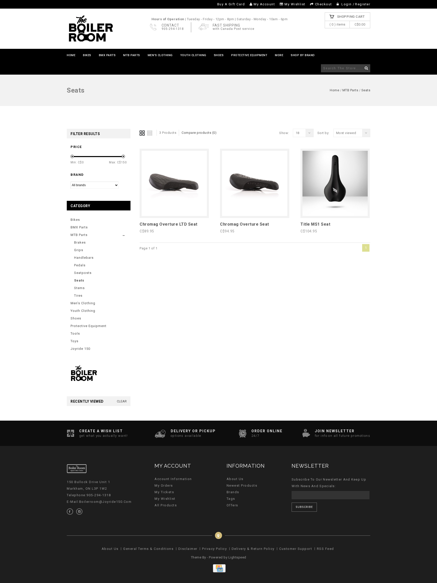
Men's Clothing (160, 55)
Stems (79, 288)
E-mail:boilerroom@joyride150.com (99, 502)
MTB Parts (131, 55)
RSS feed (325, 549)
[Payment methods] (219, 571)
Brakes (80, 242)
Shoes (219, 55)
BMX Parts (107, 55)
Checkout (323, 4)
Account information (173, 479)
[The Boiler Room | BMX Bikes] (90, 28)
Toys (74, 341)
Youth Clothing (193, 55)
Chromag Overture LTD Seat (169, 224)
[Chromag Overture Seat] (254, 215)
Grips (78, 250)
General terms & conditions (148, 549)
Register (362, 4)
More (279, 55)
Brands (233, 492)
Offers (232, 505)
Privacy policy (214, 549)
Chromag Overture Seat (244, 224)
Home (71, 55)
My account (264, 4)
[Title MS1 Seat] (335, 215)
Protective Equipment (249, 55)
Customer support (295, 549)
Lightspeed (237, 557)
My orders (164, 485)
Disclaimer (188, 549)
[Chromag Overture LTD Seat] (174, 215)
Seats (365, 90)
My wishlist (295, 4)
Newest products (242, 485)
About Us (235, 479)
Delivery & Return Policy (253, 549)
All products (166, 505)
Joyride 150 (80, 349)
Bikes (87, 55)
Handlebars (84, 258)
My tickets (164, 492)
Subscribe (304, 507)
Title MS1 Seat (315, 224)
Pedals (79, 265)
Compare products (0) (199, 133)
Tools (75, 333)
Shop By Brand (303, 55)
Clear (122, 401)
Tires (78, 295)
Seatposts (83, 273)
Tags (231, 499)
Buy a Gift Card (231, 4)
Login (346, 4)
